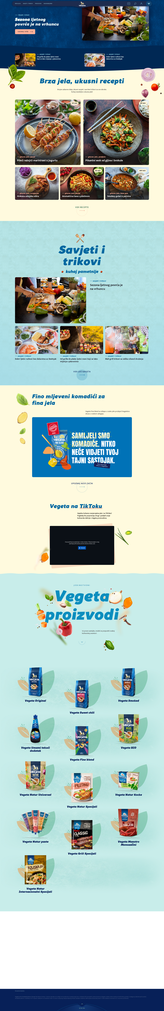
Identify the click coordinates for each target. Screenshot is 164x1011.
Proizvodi (38, 3)
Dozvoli (83, 548)
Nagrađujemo (48, 3)
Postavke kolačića (19, 991)
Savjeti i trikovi (28, 3)
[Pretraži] (135, 4)
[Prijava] (141, 4)
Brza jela (18, 3)
